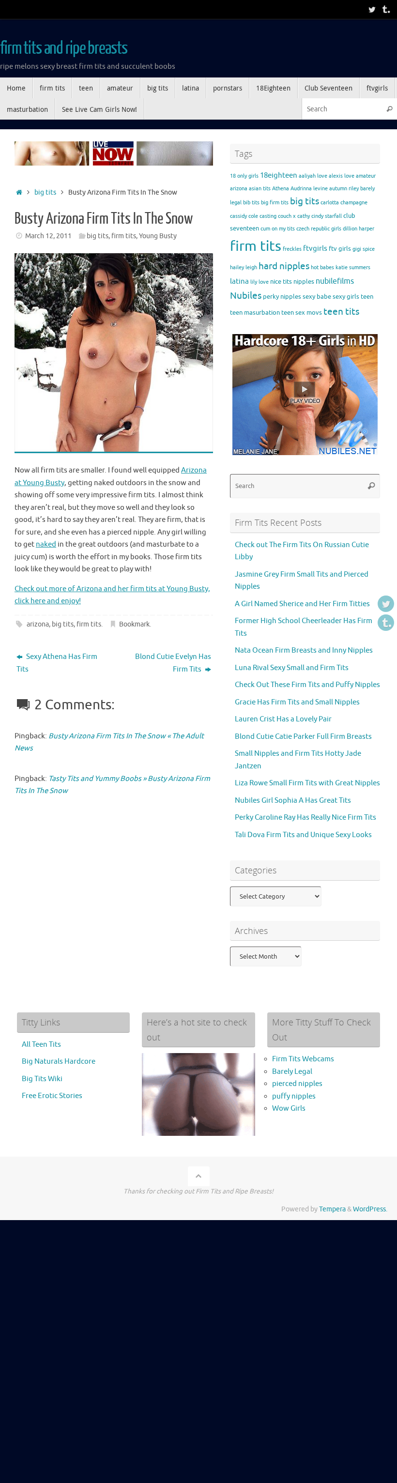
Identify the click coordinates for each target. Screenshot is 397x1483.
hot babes (322, 267)
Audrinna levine (309, 188)
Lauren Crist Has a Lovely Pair (283, 719)
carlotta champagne (344, 202)
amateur (366, 176)
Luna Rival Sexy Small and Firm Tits (292, 668)
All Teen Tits (41, 1044)
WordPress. (370, 1209)
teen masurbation (255, 312)
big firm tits (275, 202)
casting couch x (278, 216)
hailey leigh (243, 267)
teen (367, 296)
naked (46, 544)
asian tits (260, 188)
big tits (45, 192)
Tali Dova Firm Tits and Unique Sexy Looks (303, 835)
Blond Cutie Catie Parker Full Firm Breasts (303, 736)
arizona (38, 624)
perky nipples (282, 296)
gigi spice (363, 249)
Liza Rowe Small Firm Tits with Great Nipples (307, 783)
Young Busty (158, 236)
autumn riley (344, 188)
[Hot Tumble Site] (385, 9)
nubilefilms (335, 281)
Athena (280, 188)
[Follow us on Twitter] (372, 9)
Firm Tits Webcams (303, 1059)
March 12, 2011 (48, 236)
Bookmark (134, 624)
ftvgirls (315, 248)
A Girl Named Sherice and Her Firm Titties (302, 604)
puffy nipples (294, 1096)
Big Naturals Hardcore (58, 1061)
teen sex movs (301, 312)
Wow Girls (288, 1108)
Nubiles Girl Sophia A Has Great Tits (293, 800)
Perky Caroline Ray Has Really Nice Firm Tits (305, 817)
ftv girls (340, 249)
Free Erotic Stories (52, 1096)
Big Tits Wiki (42, 1079)
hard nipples (284, 266)
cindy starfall (326, 216)
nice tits (281, 281)
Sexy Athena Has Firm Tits (56, 663)
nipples (303, 281)
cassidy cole (244, 216)
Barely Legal (292, 1071)
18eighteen (278, 175)
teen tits (341, 312)
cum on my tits (277, 229)
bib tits (251, 202)
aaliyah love (313, 176)
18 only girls (244, 176)
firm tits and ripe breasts (63, 48)
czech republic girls (318, 229)
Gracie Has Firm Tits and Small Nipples (297, 702)
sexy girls (346, 296)
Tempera (332, 1209)
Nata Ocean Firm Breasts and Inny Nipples (304, 650)
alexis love (341, 176)
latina (239, 281)
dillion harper (358, 229)
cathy (303, 216)
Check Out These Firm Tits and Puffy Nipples (307, 684)
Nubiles (245, 296)
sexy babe (317, 296)
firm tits (123, 236)
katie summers (353, 267)
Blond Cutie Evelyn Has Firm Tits (173, 663)
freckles (292, 249)
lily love (259, 282)
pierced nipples (297, 1083)
